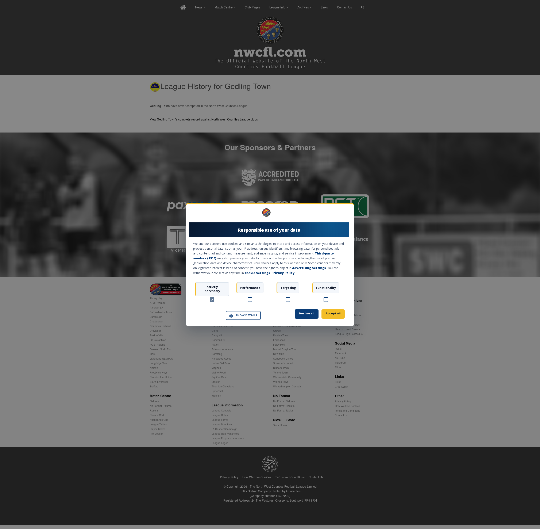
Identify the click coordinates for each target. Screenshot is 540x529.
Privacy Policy (282, 273)
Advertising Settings (309, 268)
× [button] (343, 213)
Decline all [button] (306, 313)
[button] (243, 315)
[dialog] (270, 264)
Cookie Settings (257, 273)
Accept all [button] (333, 313)
